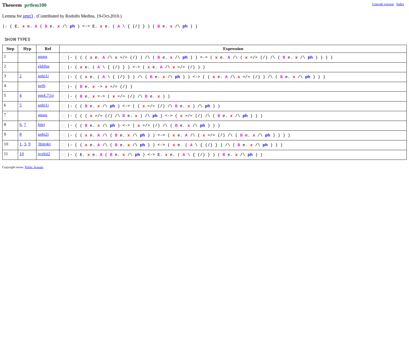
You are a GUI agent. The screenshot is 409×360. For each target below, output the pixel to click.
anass (42, 56)
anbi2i (43, 134)
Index (400, 4)
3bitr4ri (44, 144)
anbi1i (43, 76)
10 (21, 154)
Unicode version (383, 4)
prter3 (28, 16)
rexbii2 (44, 154)
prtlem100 (35, 5)
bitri (41, 124)
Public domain (34, 167)
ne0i (41, 85)
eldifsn (44, 66)
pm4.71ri (46, 95)
